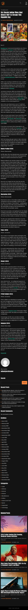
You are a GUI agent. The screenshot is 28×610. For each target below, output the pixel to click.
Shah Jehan (21, 98)
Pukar (20, 99)
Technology (4, 10)
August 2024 (5, 461)
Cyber (3, 486)
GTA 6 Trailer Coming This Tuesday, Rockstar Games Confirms (11, 535)
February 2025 (5, 447)
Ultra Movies (10, 118)
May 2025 (4, 440)
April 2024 (4, 470)
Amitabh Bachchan (10, 77)
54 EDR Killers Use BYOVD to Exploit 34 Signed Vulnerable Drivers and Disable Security (13, 398)
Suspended (5, 505)
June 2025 (4, 437)
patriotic (10, 50)
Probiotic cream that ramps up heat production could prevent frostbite (14, 395)
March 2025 (4, 444)
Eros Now (19, 128)
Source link (3, 353)
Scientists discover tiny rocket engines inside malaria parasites (13, 406)
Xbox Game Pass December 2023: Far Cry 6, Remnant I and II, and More (13, 564)
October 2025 (5, 433)
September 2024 (6, 458)
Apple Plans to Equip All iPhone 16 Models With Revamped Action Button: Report (14, 591)
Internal (4, 493)
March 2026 (4, 421)
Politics (3, 498)
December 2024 (6, 451)
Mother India (11, 338)
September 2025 (6, 435)
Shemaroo (18, 118)
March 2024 (4, 472)
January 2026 (5, 426)
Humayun (11, 88)
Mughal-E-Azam (13, 310)
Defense (4, 489)
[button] (26, 4)
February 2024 (5, 475)
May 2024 (4, 468)
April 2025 (4, 442)
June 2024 (4, 465)
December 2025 (6, 428)
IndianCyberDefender (7, 20)
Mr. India (16, 287)
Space (3, 503)
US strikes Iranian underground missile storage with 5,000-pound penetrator (13, 402)
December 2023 (6, 479)
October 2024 (5, 456)
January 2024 (5, 477)
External (4, 491)
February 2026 (5, 423)
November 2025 (6, 430)
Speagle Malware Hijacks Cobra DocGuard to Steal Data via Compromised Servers (13, 391)
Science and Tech (6, 500)
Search (3, 378)
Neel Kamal (4, 121)
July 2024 (4, 463)
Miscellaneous (5, 496)
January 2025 (5, 449)
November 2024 (6, 454)
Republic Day (4, 48)
